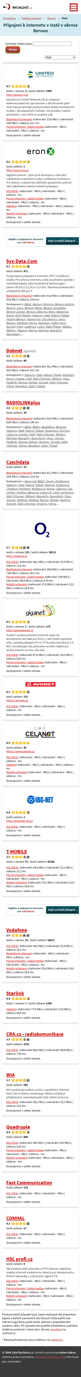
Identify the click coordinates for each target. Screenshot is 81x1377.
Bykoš (10, 315)
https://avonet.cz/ (17, 700)
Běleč (27, 304)
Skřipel (32, 382)
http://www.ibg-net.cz (19, 821)
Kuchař (10, 327)
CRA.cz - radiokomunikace (34, 1034)
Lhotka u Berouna (27, 492)
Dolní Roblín (23, 315)
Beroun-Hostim (64, 304)
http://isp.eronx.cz (17, 170)
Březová (61, 427)
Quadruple (18, 1127)
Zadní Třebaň (36, 386)
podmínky (56, 1340)
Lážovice (11, 434)
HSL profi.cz (19, 1259)
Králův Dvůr (58, 323)
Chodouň (12, 489)
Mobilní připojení (16, 213)
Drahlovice (62, 481)
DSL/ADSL (12, 191)
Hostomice (33, 319)
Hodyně (49, 485)
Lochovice (66, 492)
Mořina (32, 330)
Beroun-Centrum (42, 304)
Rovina (22, 382)
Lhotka (19, 379)
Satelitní (11, 206)
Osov (66, 379)
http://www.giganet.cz (19, 630)
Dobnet (14, 350)
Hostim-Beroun (15, 319)
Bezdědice (48, 427)
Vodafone (16, 930)
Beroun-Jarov (14, 308)
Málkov (66, 327)
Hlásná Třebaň (60, 315)
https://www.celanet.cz (20, 751)
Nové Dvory (38, 438)
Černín (49, 481)
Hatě (47, 315)
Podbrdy (11, 382)
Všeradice (21, 386)
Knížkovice (38, 489)
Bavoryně (30, 481)
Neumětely (13, 334)
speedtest (56, 1329)
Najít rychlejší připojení (61, 240)
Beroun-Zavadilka (54, 308)
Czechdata (17, 462)
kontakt (39, 1357)
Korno (33, 323)
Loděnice (30, 327)
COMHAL (15, 1218)
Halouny (37, 315)
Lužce (40, 327)
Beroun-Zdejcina (36, 312)
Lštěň (31, 434)
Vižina (10, 386)
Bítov (51, 312)
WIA (10, 1075)
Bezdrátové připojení (19, 119)
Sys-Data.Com (21, 261)
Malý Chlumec (41, 379)
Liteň (19, 327)
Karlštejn (22, 323)
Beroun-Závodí (15, 312)
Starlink (15, 993)
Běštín (36, 427)
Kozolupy (44, 323)
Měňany (11, 330)
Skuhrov (43, 442)
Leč (70, 489)
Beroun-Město (33, 308)
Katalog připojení (31, 18)
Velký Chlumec (58, 382)
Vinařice (42, 504)
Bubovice (62, 312)
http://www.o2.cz (16, 556)
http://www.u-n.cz (17, 95)
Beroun (51, 18)
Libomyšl (45, 492)
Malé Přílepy (53, 327)
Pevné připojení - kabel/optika (24, 127)
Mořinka (43, 330)
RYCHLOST (22, 7)
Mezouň (22, 330)
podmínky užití (55, 1357)
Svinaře (43, 382)
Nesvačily (56, 330)
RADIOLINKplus (23, 402)
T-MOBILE (16, 852)
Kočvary (64, 431)
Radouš (33, 500)
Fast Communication (29, 1183)
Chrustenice (49, 319)
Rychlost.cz (9, 18)
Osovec (59, 438)
